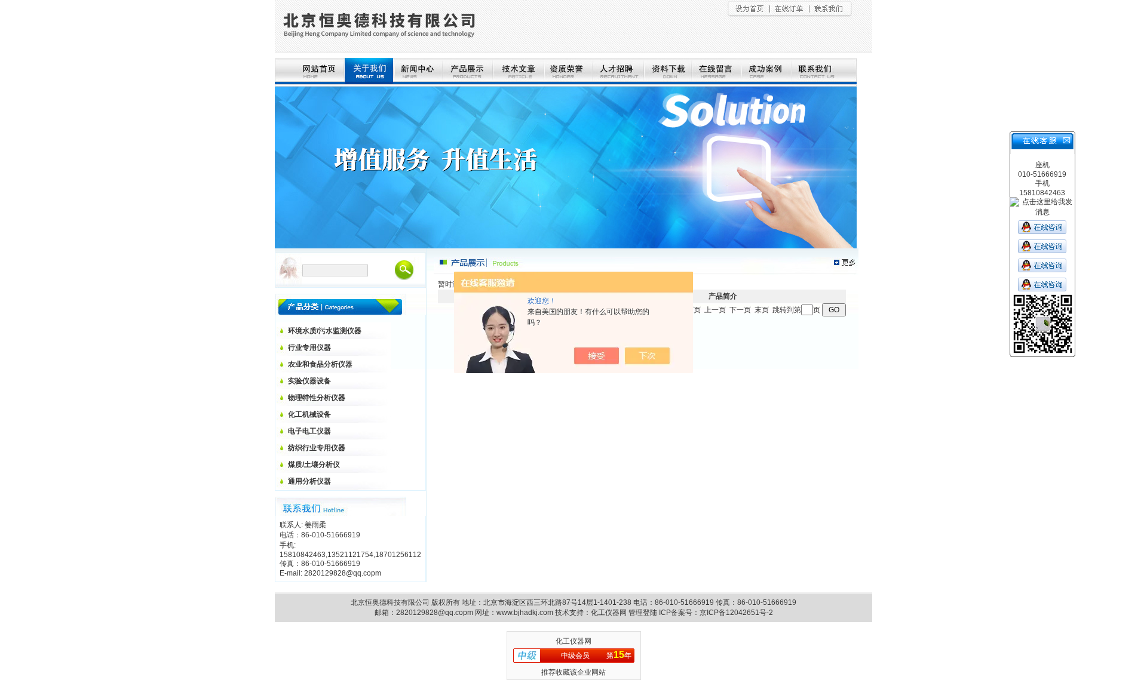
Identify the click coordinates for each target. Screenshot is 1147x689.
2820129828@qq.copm (434, 612)
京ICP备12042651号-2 (736, 612)
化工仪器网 (609, 612)
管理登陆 (642, 612)
